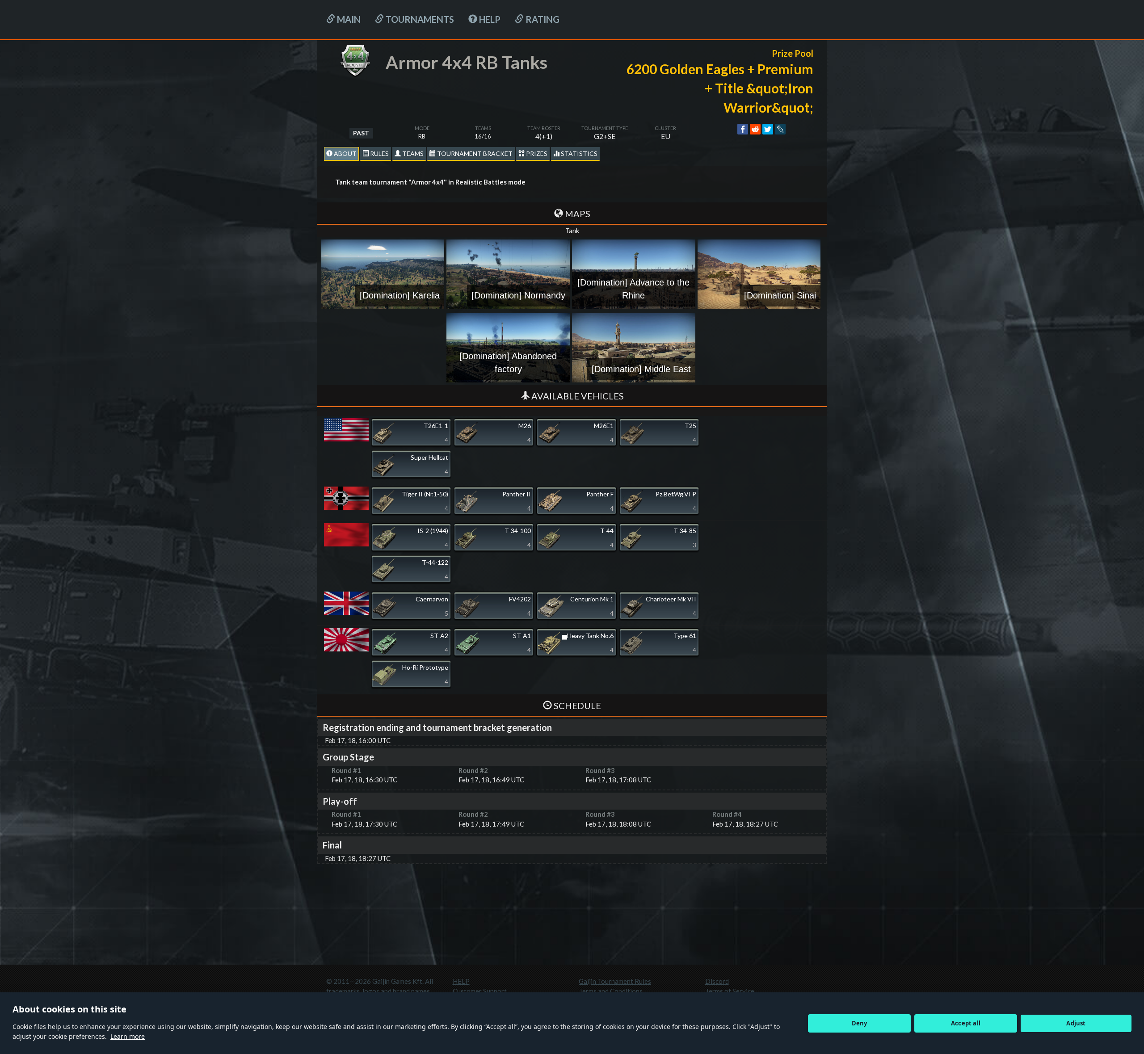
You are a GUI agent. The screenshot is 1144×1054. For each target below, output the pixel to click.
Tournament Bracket (474, 153)
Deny (859, 1023)
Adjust (1075, 1023)
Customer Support (480, 991)
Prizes (536, 153)
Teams (412, 153)
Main (348, 19)
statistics (578, 153)
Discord (717, 981)
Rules (379, 153)
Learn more (127, 1036)
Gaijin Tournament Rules (615, 981)
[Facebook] (742, 129)
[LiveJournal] (780, 129)
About (344, 153)
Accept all (965, 1023)
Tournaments (419, 19)
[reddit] (755, 129)
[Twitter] (767, 129)
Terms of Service (729, 991)
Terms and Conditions (611, 991)
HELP (488, 19)
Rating (541, 19)
